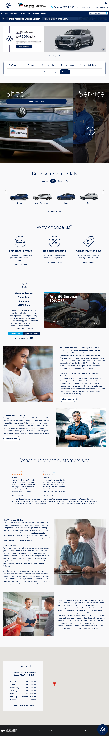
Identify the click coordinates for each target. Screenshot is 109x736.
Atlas (19, 203)
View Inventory (68, 399)
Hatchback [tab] (44, 181)
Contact (51, 731)
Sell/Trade (13, 13)
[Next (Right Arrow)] (103, 192)
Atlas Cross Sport (42, 203)
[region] (54, 483)
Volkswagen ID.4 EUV (11, 530)
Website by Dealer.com (9, 730)
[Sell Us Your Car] (54, 18)
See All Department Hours (23, 705)
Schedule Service (32, 334)
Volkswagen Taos (31, 525)
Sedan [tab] (60, 181)
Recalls (85, 731)
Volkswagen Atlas (38, 533)
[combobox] (17, 65)
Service (22, 13)
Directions (42, 731)
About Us (36, 13)
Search (64, 72)
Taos (89, 203)
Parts (28, 13)
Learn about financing (54, 262)
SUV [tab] (52, 181)
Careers (43, 13)
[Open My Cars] (105, 3)
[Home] (8, 5)
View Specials (88, 262)
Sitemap (76, 731)
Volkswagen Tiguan (29, 522)
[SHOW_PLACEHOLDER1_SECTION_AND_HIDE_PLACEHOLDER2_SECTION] (91, 123)
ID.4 (66, 203)
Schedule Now (11, 438)
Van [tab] (67, 181)
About (59, 731)
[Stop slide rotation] (103, 49)
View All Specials (54, 56)
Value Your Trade (20, 265)
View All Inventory (36, 101)
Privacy (67, 731)
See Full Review (17, 495)
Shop (6, 13)
